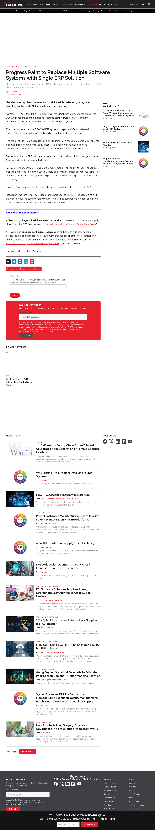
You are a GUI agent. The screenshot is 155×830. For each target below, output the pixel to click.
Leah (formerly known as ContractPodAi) (59, 499)
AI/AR (38, 491)
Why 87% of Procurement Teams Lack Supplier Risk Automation (66, 622)
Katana (44, 480)
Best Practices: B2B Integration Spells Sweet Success (19, 382)
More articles (18, 251)
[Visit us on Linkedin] (118, 441)
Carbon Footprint (44, 722)
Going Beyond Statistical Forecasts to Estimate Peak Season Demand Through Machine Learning (68, 674)
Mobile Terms (44, 331)
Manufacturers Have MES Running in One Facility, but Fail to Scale (68, 646)
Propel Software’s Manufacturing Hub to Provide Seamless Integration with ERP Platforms (118, 161)
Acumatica (46, 547)
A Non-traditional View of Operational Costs (73, 224)
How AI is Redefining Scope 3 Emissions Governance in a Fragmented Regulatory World (67, 727)
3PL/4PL (39, 442)
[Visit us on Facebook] (105, 441)
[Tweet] (26, 261)
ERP (36, 67)
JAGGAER (45, 733)
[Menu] (149, 4)
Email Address (26, 312)
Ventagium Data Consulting (53, 680)
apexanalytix (47, 628)
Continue (89, 824)
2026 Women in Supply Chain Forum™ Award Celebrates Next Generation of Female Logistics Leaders (118, 113)
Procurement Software (47, 586)
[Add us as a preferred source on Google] (32, 261)
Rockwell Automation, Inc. (53, 652)
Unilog (44, 572)
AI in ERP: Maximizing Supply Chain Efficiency (65, 543)
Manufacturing (43, 513)
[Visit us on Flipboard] (124, 441)
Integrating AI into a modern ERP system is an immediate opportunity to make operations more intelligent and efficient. (67, 552)
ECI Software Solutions (51, 600)
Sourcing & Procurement (19, 67)
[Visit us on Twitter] (111, 441)
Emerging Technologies (46, 642)
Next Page (27, 752)
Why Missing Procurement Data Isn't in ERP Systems (118, 127)
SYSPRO (44, 705)
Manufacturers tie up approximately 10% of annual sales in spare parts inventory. (66, 576)
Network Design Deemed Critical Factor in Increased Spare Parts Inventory (63, 566)
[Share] (14, 261)
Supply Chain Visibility (45, 669)
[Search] (143, 4)
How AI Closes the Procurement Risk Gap (118, 143)
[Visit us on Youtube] (130, 441)
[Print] (8, 261)
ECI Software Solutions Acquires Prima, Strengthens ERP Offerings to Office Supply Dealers (63, 593)
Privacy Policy (59, 331)
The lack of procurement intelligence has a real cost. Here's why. (64, 484)
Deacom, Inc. (16, 94)
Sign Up (26, 335)
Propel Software (48, 523)
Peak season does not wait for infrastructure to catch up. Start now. (65, 683)
